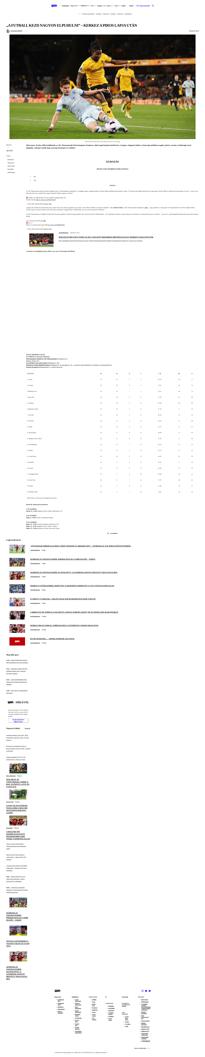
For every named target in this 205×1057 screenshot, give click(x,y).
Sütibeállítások (146, 1041)
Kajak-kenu (94, 1004)
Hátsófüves (61, 1007)
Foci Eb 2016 (77, 1024)
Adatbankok (65, 5)
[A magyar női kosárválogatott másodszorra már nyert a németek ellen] (18, 825)
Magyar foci (57, 997)
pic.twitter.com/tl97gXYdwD (47, 200)
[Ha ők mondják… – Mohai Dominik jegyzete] (17, 645)
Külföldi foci (75, 997)
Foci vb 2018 (77, 1021)
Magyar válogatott (60, 1012)
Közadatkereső (145, 1027)
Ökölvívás (94, 1010)
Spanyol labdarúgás (78, 1004)
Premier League (11, 166)
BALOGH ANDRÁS (16, 31)
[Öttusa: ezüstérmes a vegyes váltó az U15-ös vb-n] (18, 935)
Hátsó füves (120, 13)
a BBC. (146, 207)
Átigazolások (61, 1009)
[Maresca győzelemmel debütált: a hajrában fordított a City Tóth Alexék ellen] (17, 592)
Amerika (99, 5)
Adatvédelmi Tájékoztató (144, 1034)
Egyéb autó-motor (127, 1018)
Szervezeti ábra (145, 1021)
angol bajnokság (11, 172)
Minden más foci (77, 1028)
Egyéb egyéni (9, 802)
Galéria (124, 5)
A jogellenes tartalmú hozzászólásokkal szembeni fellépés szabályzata (146, 1007)
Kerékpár (94, 1007)
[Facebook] (146, 991)
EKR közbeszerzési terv (145, 1017)
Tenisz (94, 1012)
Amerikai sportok (110, 1013)
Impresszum (144, 999)
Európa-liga (78, 1018)
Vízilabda (111, 1016)
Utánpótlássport (128, 13)
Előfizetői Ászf (145, 1031)
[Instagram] (143, 991)
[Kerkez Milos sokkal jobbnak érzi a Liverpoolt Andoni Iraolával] (17, 632)
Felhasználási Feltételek (144, 1038)
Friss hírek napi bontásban (88, 13)
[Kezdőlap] (54, 5)
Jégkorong (111, 1010)
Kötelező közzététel (144, 1012)
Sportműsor (98, 13)
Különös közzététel (144, 1023)
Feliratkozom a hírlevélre (18, 720)
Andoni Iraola (11, 162)
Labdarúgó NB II (61, 1004)
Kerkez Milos (11, 169)
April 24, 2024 (47, 204)
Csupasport (113, 13)
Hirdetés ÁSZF (145, 1029)
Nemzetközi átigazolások (78, 1032)
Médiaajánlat (144, 1002)
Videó (126, 1026)
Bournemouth (11, 159)
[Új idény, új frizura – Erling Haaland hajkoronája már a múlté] (17, 606)
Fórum (127, 1022)
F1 (104, 5)
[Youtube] (150, 991)
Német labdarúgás (78, 1011)
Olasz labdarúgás (11, 776)
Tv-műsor (127, 1024)
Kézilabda (111, 1006)
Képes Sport (106, 13)
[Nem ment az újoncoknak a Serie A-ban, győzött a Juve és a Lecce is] (18, 773)
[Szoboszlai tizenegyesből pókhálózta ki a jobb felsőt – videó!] (17, 566)
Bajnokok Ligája (77, 1015)
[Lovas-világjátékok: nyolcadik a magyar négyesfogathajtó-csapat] (18, 799)
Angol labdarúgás (63, 232)
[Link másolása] (8, 147)
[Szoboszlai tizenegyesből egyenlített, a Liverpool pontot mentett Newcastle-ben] (17, 579)
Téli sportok (94, 1019)
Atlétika (94, 999)
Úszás (93, 1002)
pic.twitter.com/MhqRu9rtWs (56, 225)
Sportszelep (125, 997)
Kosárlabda (9, 828)
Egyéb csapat (110, 1019)
